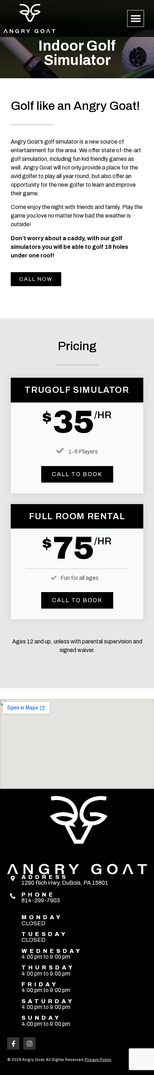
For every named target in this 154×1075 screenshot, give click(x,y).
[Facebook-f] (13, 1043)
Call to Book (77, 474)
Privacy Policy (98, 1059)
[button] (135, 18)
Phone (38, 895)
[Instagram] (29, 1043)
